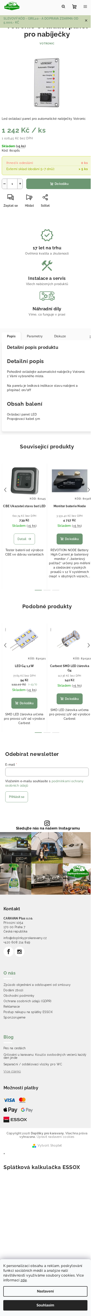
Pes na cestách (14, 1048)
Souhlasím (45, 1305)
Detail (21, 539)
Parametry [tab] (35, 336)
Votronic (47, 43)
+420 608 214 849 (16, 942)
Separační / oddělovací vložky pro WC (32, 1064)
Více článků (12, 1071)
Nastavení (45, 1291)
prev (5, 489)
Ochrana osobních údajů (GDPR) (27, 1001)
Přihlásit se (16, 797)
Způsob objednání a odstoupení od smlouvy (37, 985)
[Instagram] (19, 952)
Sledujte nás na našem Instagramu (48, 828)
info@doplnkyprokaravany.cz (25, 938)
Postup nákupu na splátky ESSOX (28, 1012)
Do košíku (62, 184)
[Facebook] (8, 952)
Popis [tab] (11, 336)
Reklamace (11, 1006)
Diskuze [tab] (60, 336)
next (88, 489)
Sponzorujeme (14, 1017)
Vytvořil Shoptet (50, 1145)
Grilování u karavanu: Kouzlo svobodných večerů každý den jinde (45, 1056)
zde (24, 1280)
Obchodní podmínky (19, 995)
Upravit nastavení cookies (56, 1137)
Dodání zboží (13, 990)
